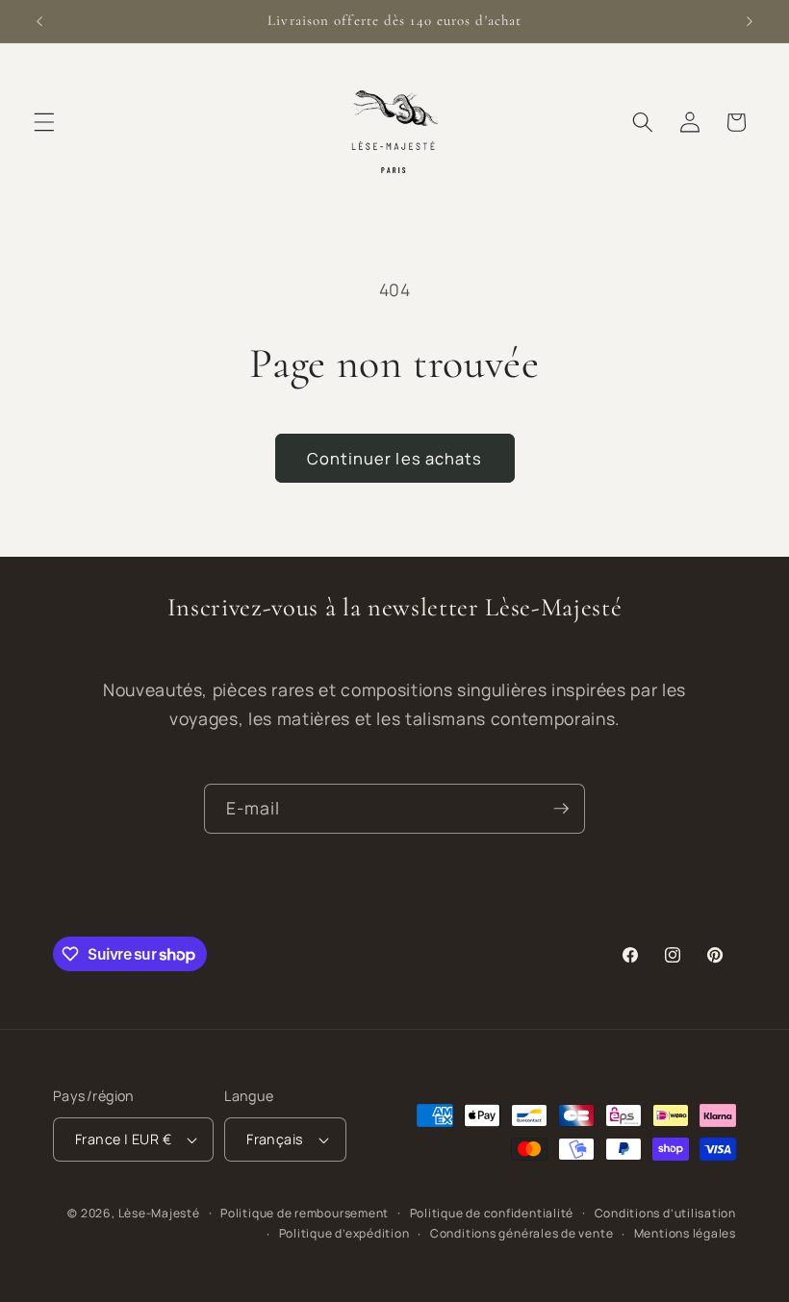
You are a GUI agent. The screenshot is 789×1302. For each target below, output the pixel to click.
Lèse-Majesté (159, 1213)
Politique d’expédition (344, 1233)
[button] (44, 122)
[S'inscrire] (561, 809)
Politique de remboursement (304, 1213)
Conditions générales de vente (521, 1233)
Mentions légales (685, 1233)
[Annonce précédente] (39, 21)
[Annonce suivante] (749, 21)
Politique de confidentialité (492, 1213)
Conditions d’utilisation (665, 1213)
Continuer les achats (395, 458)
